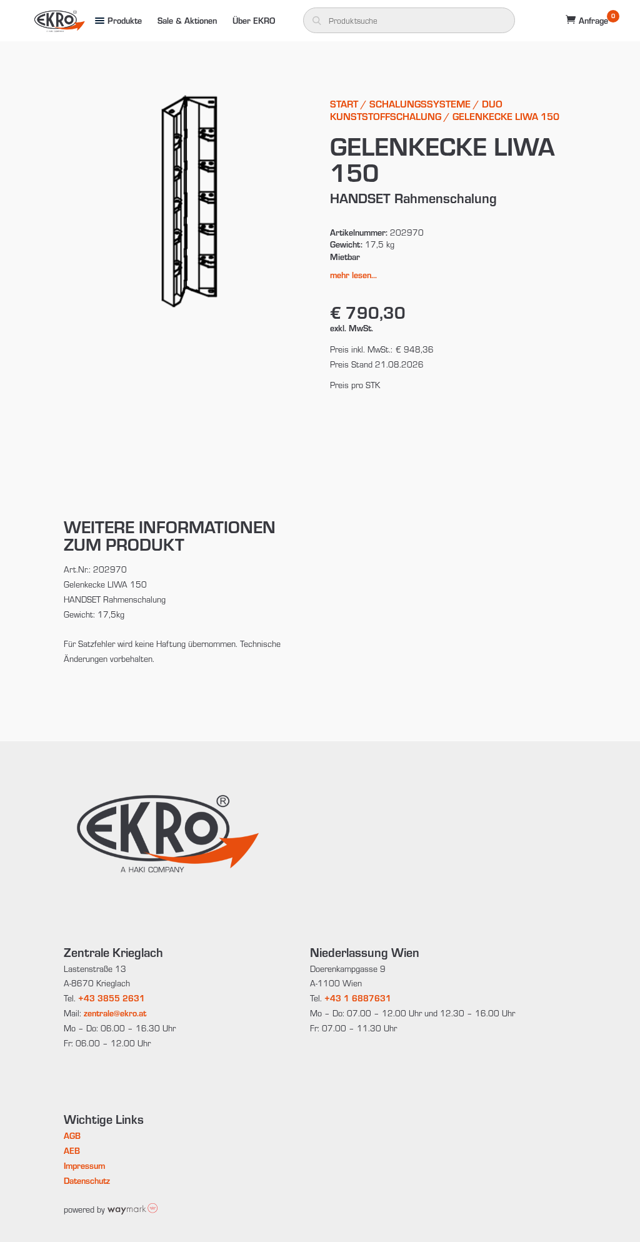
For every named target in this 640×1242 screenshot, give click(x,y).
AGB (72, 1135)
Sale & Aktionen (187, 20)
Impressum (84, 1165)
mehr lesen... (353, 275)
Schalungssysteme (420, 103)
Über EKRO (253, 20)
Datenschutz (87, 1180)
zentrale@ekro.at (115, 1013)
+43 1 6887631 (357, 998)
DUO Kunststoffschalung (416, 110)
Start (344, 103)
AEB (72, 1150)
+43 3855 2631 (111, 998)
